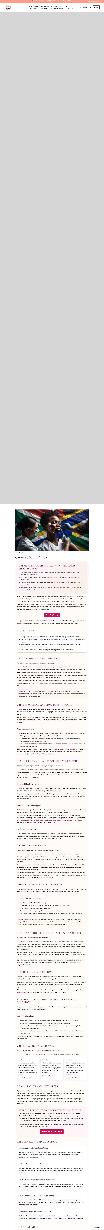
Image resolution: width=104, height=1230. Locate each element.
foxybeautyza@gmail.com (94, 1)
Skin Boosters (54, 6)
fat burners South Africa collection (33, 820)
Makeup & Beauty (46, 8)
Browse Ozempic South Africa (52, 1131)
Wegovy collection (48, 754)
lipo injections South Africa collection (60, 820)
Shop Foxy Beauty (52, 615)
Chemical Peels (65, 6)
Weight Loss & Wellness (41, 6)
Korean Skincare (34, 8)
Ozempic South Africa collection (65, 749)
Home (30, 6)
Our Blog (70, 8)
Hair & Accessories (59, 8)
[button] (98, 1227)
